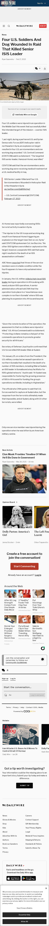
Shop (4, 824)
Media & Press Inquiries (34, 836)
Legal (27, 832)
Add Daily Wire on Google (26, 115)
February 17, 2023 (12, 199)
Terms (5, 848)
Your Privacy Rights (33, 828)
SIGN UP (43, 26)
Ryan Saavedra (8, 59)
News (4, 816)
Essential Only (24, 915)
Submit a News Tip (32, 848)
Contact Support (32, 820)
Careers (28, 816)
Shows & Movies (9, 820)
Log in (38, 575)
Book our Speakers (10, 844)
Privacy (5, 852)
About (4, 832)
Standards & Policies (33, 844)
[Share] (45, 68)
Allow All (24, 921)
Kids (4, 828)
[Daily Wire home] (25, 26)
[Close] (46, 888)
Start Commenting (24, 566)
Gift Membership (32, 824)
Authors (5, 840)
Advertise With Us (9, 836)
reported (16, 263)
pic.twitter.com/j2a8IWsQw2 (17, 189)
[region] (24, 905)
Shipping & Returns (32, 840)
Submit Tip (24, 785)
